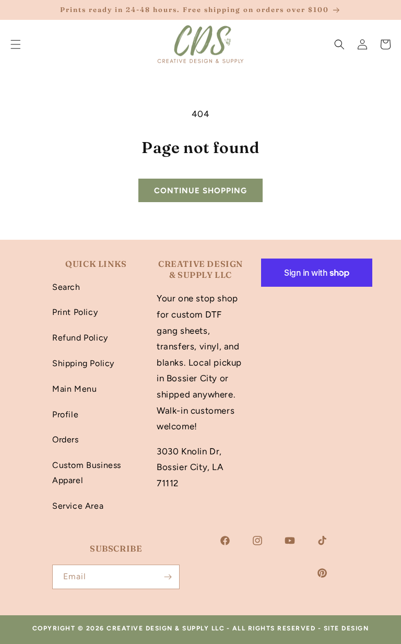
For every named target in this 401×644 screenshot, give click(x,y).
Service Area (77, 506)
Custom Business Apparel (86, 472)
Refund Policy (80, 338)
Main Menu (74, 389)
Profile (65, 414)
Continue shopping (200, 190)
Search (66, 287)
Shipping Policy (83, 363)
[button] (339, 44)
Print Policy (75, 312)
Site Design (346, 628)
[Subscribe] (167, 577)
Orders (65, 439)
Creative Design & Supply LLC (166, 628)
